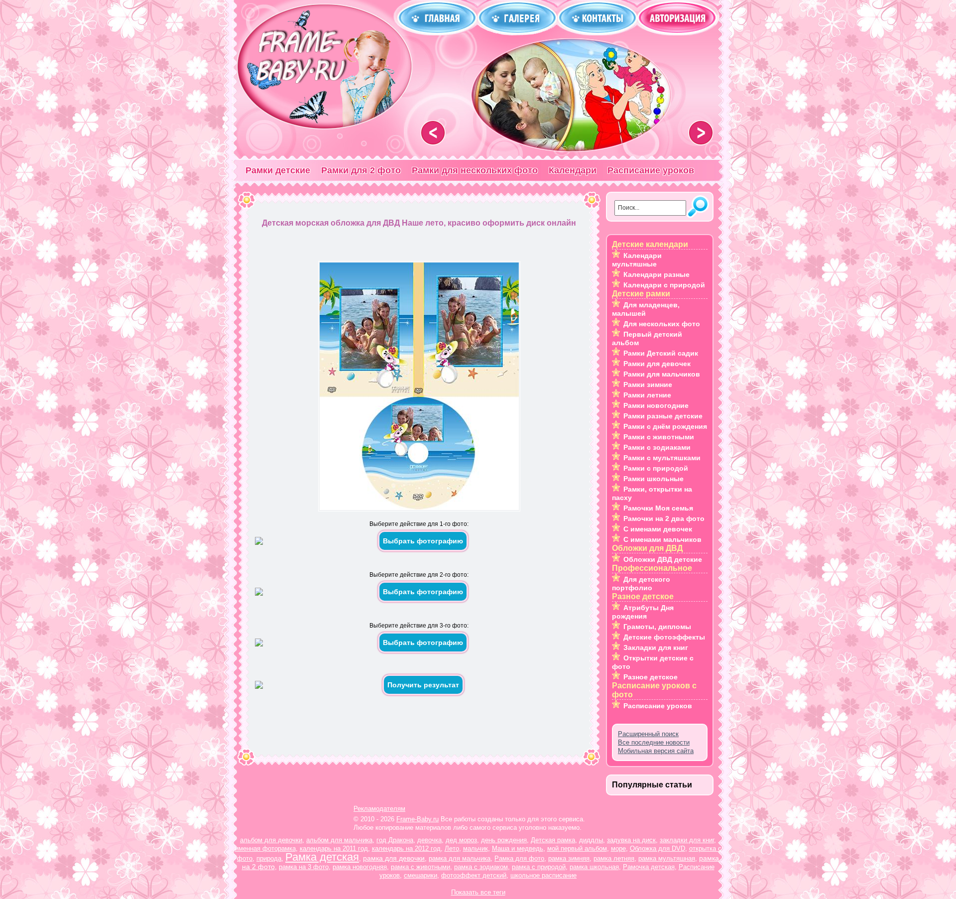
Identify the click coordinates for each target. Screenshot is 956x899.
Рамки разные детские (663, 416)
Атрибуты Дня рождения (643, 612)
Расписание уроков (650, 170)
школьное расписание (543, 875)
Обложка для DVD (657, 848)
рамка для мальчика (459, 858)
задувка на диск (631, 840)
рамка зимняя (569, 858)
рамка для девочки (394, 858)
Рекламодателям (379, 808)
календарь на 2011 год (334, 848)
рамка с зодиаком (481, 867)
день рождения (504, 840)
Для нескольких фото (661, 324)
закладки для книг (687, 840)
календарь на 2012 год (406, 848)
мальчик (475, 848)
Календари (573, 170)
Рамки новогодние (656, 405)
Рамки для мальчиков (661, 374)
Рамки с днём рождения (665, 426)
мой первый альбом (577, 848)
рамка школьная (594, 867)
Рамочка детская (649, 867)
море (618, 848)
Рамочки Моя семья (658, 508)
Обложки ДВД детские (662, 559)
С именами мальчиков (662, 539)
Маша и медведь (517, 848)
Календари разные (656, 274)
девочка (429, 840)
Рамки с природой (655, 468)
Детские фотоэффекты (664, 637)
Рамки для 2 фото (361, 170)
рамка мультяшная (666, 858)
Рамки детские (277, 170)
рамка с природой (539, 867)
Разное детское (650, 677)
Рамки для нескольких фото (475, 170)
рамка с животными (420, 867)
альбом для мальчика (339, 840)
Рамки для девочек (657, 364)
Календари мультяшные (637, 260)
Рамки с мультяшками (662, 458)
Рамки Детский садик (660, 353)
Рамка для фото (519, 858)
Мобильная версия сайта (656, 751)
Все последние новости (654, 742)
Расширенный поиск (648, 734)
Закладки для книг (655, 647)
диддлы (591, 840)
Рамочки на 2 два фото (664, 518)
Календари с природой (664, 285)
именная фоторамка (265, 848)
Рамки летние (647, 395)
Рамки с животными (658, 437)
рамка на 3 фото (304, 867)
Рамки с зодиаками (657, 447)
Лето (452, 848)
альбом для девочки (271, 840)
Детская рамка (553, 840)
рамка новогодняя (360, 867)
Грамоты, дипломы (657, 627)
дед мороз (461, 840)
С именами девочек (657, 529)
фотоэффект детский (473, 875)
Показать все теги (478, 892)
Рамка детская (322, 857)
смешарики (420, 875)
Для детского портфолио (641, 583)
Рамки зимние (647, 384)
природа (268, 858)
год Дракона (394, 840)
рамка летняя (614, 858)
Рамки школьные (653, 479)
